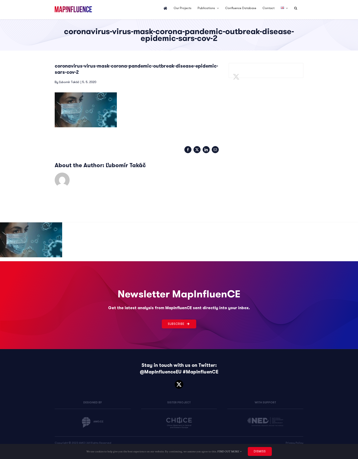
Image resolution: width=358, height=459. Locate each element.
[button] (295, 8)
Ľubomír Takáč (69, 82)
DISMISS (260, 451)
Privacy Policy (294, 443)
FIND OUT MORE (228, 451)
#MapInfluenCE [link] (200, 371)
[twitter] (179, 384)
